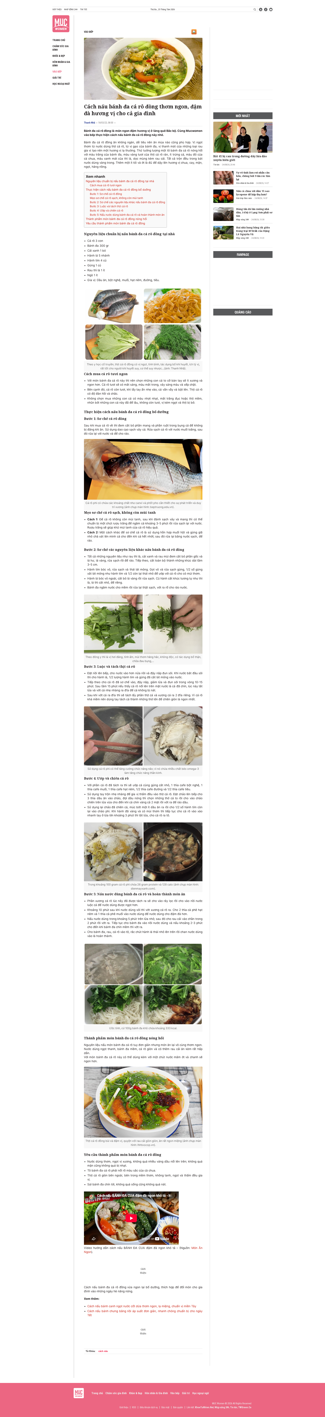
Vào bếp (57, 71)
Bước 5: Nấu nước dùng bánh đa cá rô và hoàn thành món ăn (127, 214)
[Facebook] (265, 9)
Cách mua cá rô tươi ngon (106, 185)
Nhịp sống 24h (71, 9)
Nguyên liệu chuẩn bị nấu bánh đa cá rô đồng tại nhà (120, 181)
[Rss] (260, 9)
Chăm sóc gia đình (116, 1393)
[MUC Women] (60, 23)
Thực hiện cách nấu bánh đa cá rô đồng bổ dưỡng (118, 189)
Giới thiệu (57, 9)
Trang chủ (58, 40)
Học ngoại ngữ (61, 83)
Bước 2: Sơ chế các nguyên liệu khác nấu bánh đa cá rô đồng (127, 202)
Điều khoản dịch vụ (149, 1407)
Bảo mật (165, 1407)
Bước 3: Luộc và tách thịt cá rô (109, 206)
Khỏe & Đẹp (58, 55)
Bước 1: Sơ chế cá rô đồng (106, 194)
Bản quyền (178, 1407)
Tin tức (83, 9)
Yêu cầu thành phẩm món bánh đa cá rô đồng (115, 223)
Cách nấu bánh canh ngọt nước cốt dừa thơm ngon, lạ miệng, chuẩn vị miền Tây (141, 1306)
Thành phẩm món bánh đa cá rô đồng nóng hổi (116, 219)
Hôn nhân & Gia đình (245, 183)
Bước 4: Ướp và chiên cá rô (106, 210)
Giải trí (56, 77)
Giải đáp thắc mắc (244, 198)
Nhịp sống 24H (242, 219)
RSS (134, 1407)
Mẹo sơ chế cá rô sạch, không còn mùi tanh (116, 198)
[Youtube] (271, 9)
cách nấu (103, 1351)
